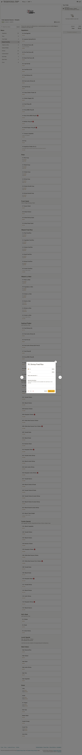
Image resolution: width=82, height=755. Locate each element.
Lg (29, 372)
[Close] (56, 362)
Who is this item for (32, 375)
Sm (30, 369)
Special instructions (32, 380)
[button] (22, 379)
